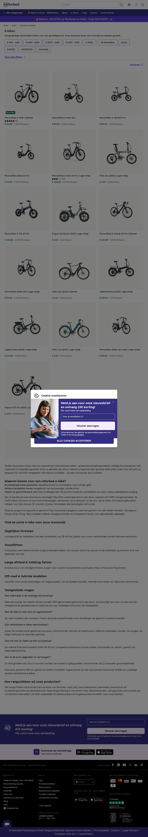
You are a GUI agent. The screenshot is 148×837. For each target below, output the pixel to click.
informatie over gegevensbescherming (81, 417)
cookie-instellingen (94, 414)
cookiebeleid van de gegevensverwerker (54, 420)
